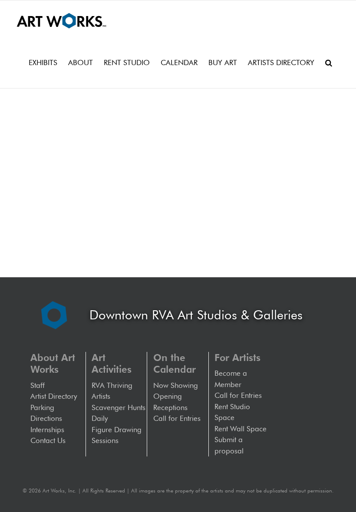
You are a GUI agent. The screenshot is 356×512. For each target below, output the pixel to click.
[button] (328, 62)
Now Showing (175, 385)
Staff (37, 385)
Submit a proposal (229, 445)
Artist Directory (53, 396)
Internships (47, 429)
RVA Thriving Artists (112, 391)
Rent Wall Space (240, 428)
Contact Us (48, 440)
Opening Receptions (170, 402)
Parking (42, 407)
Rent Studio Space (232, 412)
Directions (46, 418)
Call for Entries (179, 418)
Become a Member (230, 379)
